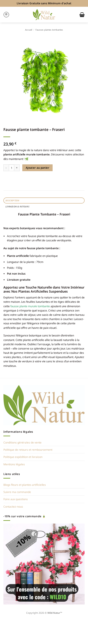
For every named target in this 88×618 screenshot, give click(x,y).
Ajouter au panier (37, 167)
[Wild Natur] (44, 14)
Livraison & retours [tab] (17, 206)
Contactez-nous (13, 506)
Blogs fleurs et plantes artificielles (24, 485)
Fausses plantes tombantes (49, 29)
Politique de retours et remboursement (27, 450)
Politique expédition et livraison (22, 457)
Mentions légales (14, 464)
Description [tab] (12, 200)
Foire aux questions (15, 499)
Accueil (28, 29)
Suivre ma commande (17, 492)
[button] (6, 14)
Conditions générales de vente (22, 442)
